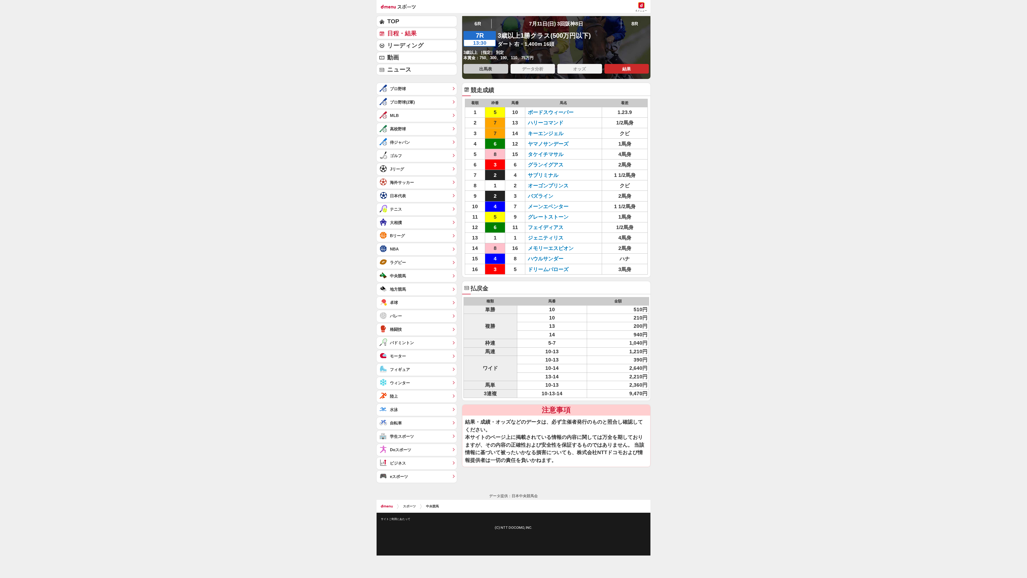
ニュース (399, 69)
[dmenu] (387, 506)
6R (477, 23)
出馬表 (485, 68)
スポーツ (409, 506)
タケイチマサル (546, 154)
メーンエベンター (548, 206)
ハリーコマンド (546, 123)
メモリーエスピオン (551, 248)
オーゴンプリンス (548, 185)
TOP (393, 21)
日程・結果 (402, 33)
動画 (393, 57)
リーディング (405, 45)
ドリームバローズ (548, 269)
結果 (626, 68)
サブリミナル (543, 175)
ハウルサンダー (546, 258)
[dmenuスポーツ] (400, 6)
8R (634, 23)
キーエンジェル (546, 133)
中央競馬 (432, 506)
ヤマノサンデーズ (548, 144)
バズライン (540, 196)
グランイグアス (546, 165)
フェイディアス (546, 227)
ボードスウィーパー (551, 112)
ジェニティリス (546, 238)
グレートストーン (548, 217)
